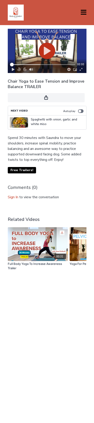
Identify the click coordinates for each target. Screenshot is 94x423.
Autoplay (69, 111)
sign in (13, 197)
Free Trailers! (21, 170)
